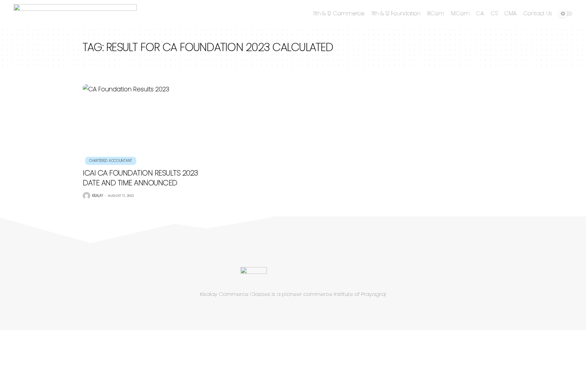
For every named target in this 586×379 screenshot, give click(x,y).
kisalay (97, 195)
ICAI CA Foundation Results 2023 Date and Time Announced (140, 178)
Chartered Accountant (110, 160)
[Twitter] (284, 311)
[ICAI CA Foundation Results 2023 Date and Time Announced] (148, 123)
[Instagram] (309, 311)
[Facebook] (272, 311)
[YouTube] (296, 311)
